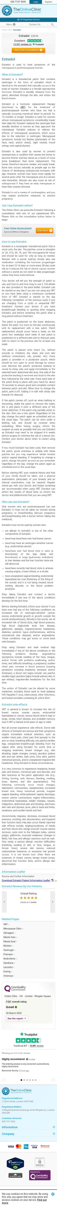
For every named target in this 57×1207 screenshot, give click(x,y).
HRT (10, 30)
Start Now (42, 230)
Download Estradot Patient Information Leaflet (26, 880)
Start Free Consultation (27, 50)
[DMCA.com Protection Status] (40, 1166)
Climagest (9, 932)
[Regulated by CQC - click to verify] (40, 1179)
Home (4, 30)
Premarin (9, 954)
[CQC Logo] (15, 991)
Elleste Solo (10, 937)
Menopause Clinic (13, 928)
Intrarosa (9, 975)
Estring (7, 971)
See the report (15, 1018)
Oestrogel (9, 949)
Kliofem (8, 945)
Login (35, 2)
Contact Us (34, 24)
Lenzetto (8, 967)
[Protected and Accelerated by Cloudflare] (15, 1177)
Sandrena (9, 962)
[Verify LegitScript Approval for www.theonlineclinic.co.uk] (15, 1169)
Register (48, 2)
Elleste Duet (10, 941)
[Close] (52, 1194)
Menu (9, 24)
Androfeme (10, 958)
